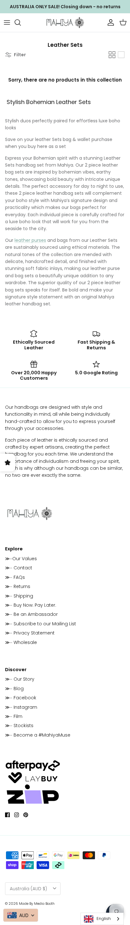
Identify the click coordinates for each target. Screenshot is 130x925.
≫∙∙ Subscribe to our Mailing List (40, 624)
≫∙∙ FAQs (15, 577)
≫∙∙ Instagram (21, 707)
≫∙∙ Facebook (20, 698)
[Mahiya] (65, 22)
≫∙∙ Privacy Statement (30, 633)
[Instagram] (16, 814)
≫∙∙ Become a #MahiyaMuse (37, 735)
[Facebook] (7, 814)
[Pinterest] (25, 814)
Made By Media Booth (37, 903)
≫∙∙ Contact (18, 568)
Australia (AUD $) (28, 888)
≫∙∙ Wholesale (21, 642)
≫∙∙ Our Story (19, 679)
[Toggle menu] (7, 22)
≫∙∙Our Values (21, 558)
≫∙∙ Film (13, 716)
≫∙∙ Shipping (19, 596)
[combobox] (102, 919)
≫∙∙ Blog (14, 688)
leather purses (30, 240)
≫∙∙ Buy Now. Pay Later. (30, 605)
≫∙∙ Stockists (19, 725)
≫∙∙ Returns (17, 586)
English (104, 919)
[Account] (109, 22)
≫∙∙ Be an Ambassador (31, 614)
